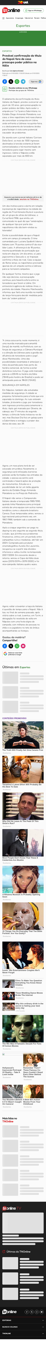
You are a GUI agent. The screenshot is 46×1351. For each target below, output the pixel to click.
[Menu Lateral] (3, 18)
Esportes (23, 25)
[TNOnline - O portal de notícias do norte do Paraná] (11, 10)
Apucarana (10, 18)
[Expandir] (43, 1333)
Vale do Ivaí (29, 18)
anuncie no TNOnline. (29, 199)
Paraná (36, 18)
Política (43, 18)
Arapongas (19, 18)
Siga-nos (34, 81)
